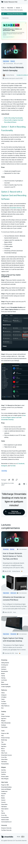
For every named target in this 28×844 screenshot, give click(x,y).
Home (2, 7)
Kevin (14, 612)
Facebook (21, 463)
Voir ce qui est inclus (8, 37)
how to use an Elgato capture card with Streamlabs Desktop (13, 417)
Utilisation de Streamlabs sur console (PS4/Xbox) (14, 598)
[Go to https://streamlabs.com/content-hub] (9, 2)
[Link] (17, 480)
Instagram (4, 465)
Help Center (10, 7)
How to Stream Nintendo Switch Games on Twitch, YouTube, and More (12, 556)
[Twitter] (9, 480)
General (18, 7)
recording (4, 470)
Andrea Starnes (16, 571)
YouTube (13, 465)
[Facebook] (13, 480)
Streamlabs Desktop (15, 207)
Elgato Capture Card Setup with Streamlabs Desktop (13, 639)
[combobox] (14, 18)
